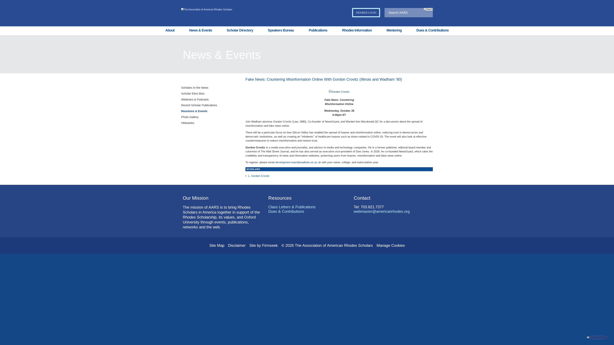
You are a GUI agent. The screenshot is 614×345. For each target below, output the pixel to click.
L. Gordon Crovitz (258, 175)
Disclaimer (237, 245)
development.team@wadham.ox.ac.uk (298, 162)
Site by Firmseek (263, 245)
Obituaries (187, 123)
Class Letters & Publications (292, 207)
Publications (318, 30)
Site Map (216, 245)
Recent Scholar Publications (199, 105)
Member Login (366, 12)
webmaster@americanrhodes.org (382, 211)
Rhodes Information (357, 30)
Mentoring (394, 30)
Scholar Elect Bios (193, 93)
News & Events (200, 30)
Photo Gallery (190, 117)
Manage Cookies (391, 245)
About (169, 30)
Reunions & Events (194, 111)
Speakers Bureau (281, 30)
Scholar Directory (240, 30)
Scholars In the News (194, 87)
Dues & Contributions (432, 30)
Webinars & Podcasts (195, 99)
